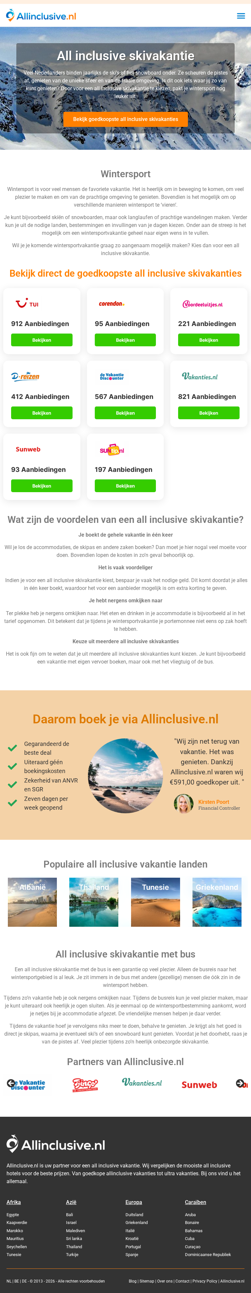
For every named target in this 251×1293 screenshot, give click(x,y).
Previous (11, 1084)
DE (24, 1281)
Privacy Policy (204, 1281)
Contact (183, 1281)
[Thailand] (93, 925)
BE (16, 1281)
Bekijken (41, 340)
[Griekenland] (217, 925)
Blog (133, 1281)
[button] (241, 15)
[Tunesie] (155, 925)
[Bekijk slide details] (27, 1085)
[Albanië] (32, 925)
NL (9, 1281)
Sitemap (147, 1281)
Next (239, 1084)
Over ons (165, 1281)
